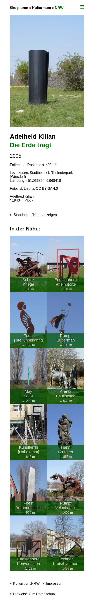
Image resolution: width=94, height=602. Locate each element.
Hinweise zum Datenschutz (34, 594)
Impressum (54, 583)
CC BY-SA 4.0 (47, 188)
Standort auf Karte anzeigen (35, 215)
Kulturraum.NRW (26, 583)
